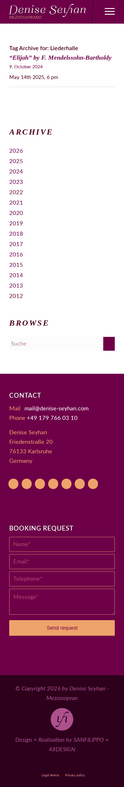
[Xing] (80, 484)
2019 (16, 224)
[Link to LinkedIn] (101, 764)
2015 (16, 265)
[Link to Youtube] (22, 764)
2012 (16, 296)
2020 (16, 213)
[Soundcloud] (66, 484)
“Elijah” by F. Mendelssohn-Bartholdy (60, 57)
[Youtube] (13, 484)
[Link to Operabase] (35, 764)
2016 (16, 255)
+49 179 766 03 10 (52, 418)
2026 (16, 151)
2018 (16, 234)
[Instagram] (53, 484)
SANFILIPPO (89, 740)
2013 (16, 286)
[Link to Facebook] (48, 764)
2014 (16, 275)
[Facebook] (40, 484)
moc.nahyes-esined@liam (57, 409)
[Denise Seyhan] (51, 11)
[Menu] (107, 11)
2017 (16, 244)
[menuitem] (107, 11)
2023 (16, 182)
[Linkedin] (93, 484)
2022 (16, 192)
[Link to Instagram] (62, 764)
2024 (16, 172)
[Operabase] (27, 484)
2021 (16, 203)
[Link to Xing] (88, 764)
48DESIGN (62, 749)
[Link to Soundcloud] (75, 764)
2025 (16, 161)
